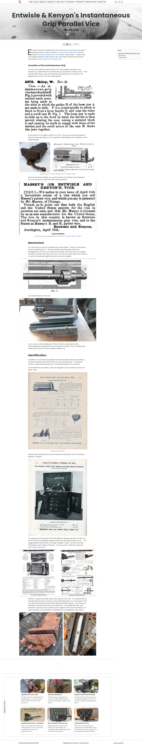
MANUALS (43, 2)
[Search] (122, 2)
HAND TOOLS (60, 2)
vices (71, 9)
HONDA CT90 (102, 2)
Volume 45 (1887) (76, 236)
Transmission (84, 743)
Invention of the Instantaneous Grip (129, 53)
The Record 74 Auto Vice (29, 695)
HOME (31, 2)
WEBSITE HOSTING (91, 2)
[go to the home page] (19, 2)
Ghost (76, 743)
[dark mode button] (119, 2)
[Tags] (70, 44)
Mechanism (122, 55)
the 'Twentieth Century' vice (58, 723)
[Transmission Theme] (67, 44)
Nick (73, 34)
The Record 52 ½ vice (82, 723)
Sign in (116, 2)
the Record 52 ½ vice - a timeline (32, 723)
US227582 (57, 135)
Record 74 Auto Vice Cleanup (85, 695)
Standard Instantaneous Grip (49, 54)
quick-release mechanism (36, 547)
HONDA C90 (50, 2)
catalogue (69, 174)
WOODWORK (70, 2)
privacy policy (118, 743)
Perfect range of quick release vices (49, 59)
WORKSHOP (79, 2)
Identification (123, 57)
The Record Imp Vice (55, 695)
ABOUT (36, 2)
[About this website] (64, 44)
